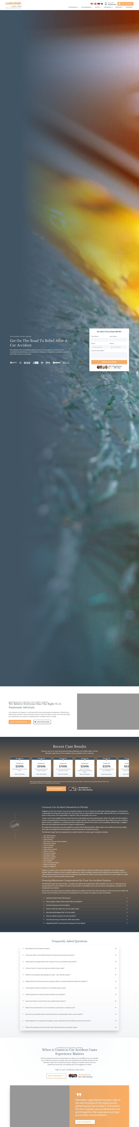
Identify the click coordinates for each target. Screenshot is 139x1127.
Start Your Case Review (18, 722)
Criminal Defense (86, 7)
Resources (119, 7)
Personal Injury (73, 7)
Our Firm (97, 7)
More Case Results (20, 774)
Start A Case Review (55, 789)
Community (129, 7)
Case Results (107, 7)
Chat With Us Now (43, 722)
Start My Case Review (109, 362)
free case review (127, 4)
